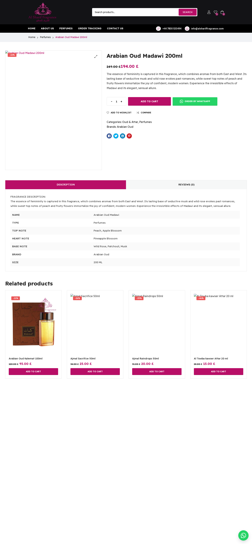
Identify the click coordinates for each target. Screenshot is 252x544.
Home (31, 37)
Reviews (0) (186, 184)
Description (66, 184)
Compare (146, 112)
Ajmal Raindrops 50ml (145, 358)
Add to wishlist (121, 112)
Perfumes (45, 37)
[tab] (65, 184)
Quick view (33, 328)
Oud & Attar (130, 122)
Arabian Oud (125, 126)
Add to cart (149, 101)
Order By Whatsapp (197, 101)
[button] (95, 56)
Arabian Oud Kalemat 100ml (26, 358)
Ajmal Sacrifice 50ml (82, 358)
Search (188, 12)
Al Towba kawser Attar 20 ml (211, 358)
